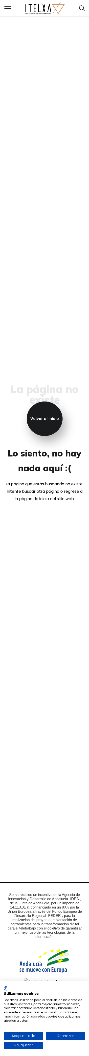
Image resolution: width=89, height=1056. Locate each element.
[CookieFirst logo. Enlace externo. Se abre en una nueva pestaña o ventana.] (5, 988)
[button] (82, 8)
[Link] (45, 8)
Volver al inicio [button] (44, 418)
